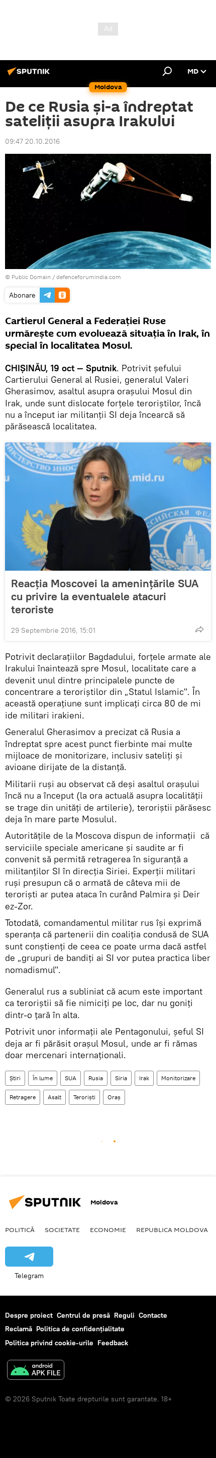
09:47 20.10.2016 (32, 141)
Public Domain (31, 277)
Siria (121, 1078)
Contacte (153, 1315)
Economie (108, 1229)
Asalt (54, 1097)
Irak (144, 1078)
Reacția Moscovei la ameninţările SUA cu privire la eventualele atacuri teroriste (104, 596)
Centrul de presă (83, 1315)
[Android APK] (36, 1371)
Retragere (23, 1097)
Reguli (124, 1315)
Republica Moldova (172, 1229)
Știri (15, 1078)
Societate (62, 1229)
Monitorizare (178, 1078)
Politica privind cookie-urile (49, 1342)
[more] (199, 629)
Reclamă (18, 1328)
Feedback (112, 1342)
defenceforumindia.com (88, 277)
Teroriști (84, 1097)
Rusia (95, 1078)
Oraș (114, 1097)
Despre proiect (29, 1315)
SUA (70, 1078)
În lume (43, 1078)
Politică (20, 1229)
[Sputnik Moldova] (30, 75)
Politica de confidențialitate (80, 1328)
